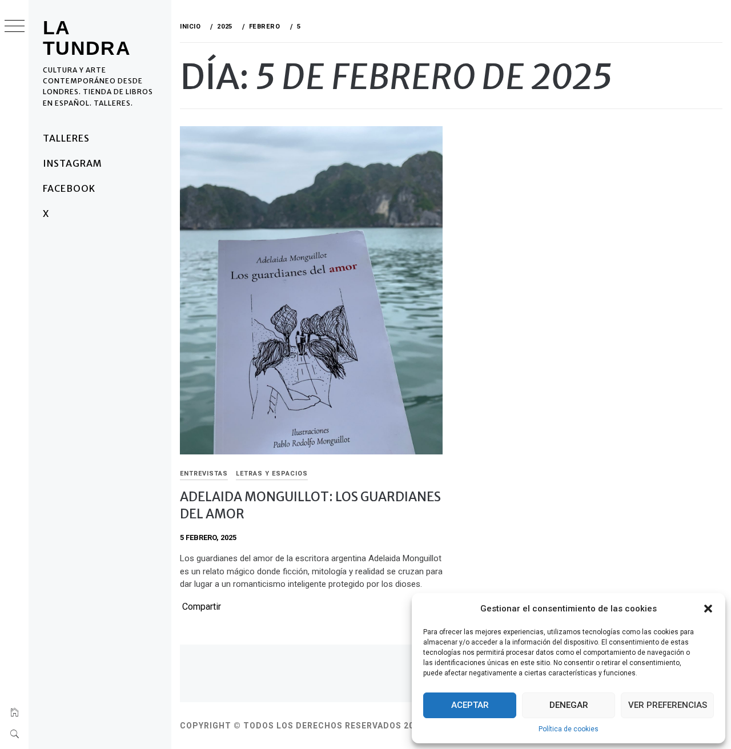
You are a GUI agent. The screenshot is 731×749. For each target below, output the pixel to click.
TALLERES (66, 138)
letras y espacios (272, 473)
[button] (708, 608)
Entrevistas (204, 473)
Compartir (201, 606)
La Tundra (87, 38)
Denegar (568, 705)
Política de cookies (569, 729)
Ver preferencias (667, 705)
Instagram (72, 163)
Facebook (69, 188)
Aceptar (470, 705)
